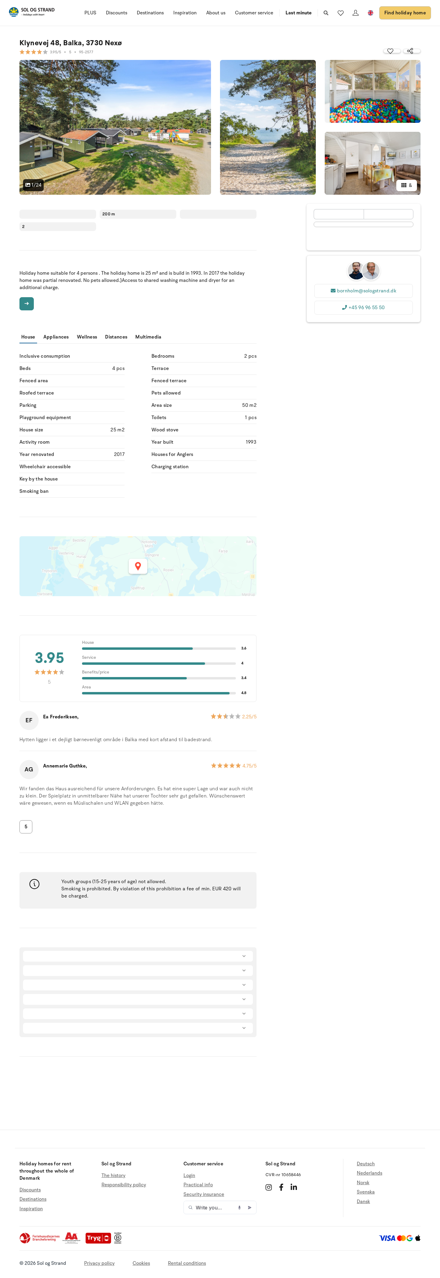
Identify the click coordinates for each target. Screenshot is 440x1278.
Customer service (254, 13)
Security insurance (203, 1194)
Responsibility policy (123, 1185)
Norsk (363, 1182)
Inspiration (185, 13)
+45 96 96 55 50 (366, 307)
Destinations (150, 13)
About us (215, 13)
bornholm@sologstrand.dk (366, 291)
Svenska (366, 1192)
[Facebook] (281, 1187)
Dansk (363, 1201)
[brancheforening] (40, 1242)
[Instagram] (268, 1187)
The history (113, 1176)
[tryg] (100, 1242)
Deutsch (366, 1164)
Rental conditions (187, 1263)
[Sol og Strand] (31, 13)
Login (189, 1176)
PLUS (90, 13)
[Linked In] (294, 1187)
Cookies (141, 1263)
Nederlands (369, 1173)
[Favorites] (340, 13)
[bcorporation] (119, 1242)
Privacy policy (99, 1263)
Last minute (299, 13)
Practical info (198, 1185)
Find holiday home (405, 13)
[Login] (355, 13)
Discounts (116, 13)
